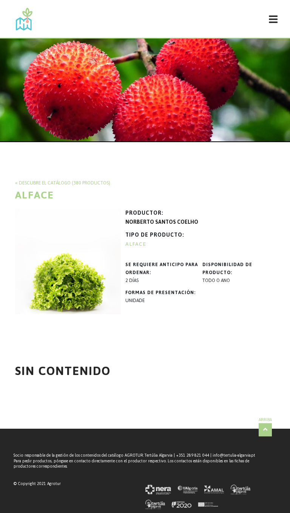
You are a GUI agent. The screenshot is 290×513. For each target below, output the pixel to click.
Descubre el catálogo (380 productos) (64, 183)
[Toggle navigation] (273, 19)
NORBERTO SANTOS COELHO (161, 222)
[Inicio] (24, 19)
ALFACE (135, 244)
